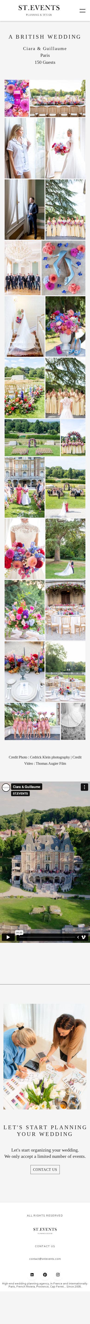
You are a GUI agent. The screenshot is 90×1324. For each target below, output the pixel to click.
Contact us (45, 1170)
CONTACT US (45, 1246)
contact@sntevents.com (45, 1258)
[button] (79, 10)
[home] (39, 10)
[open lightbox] (17, 98)
